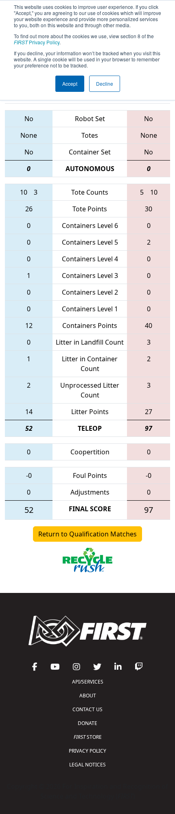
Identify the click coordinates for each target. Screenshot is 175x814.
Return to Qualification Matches (87, 534)
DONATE (87, 723)
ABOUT (87, 695)
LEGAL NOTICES (87, 764)
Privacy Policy (36, 42)
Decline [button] (104, 83)
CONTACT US (87, 709)
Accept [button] (69, 83)
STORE (88, 737)
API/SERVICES (87, 681)
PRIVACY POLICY (87, 750)
